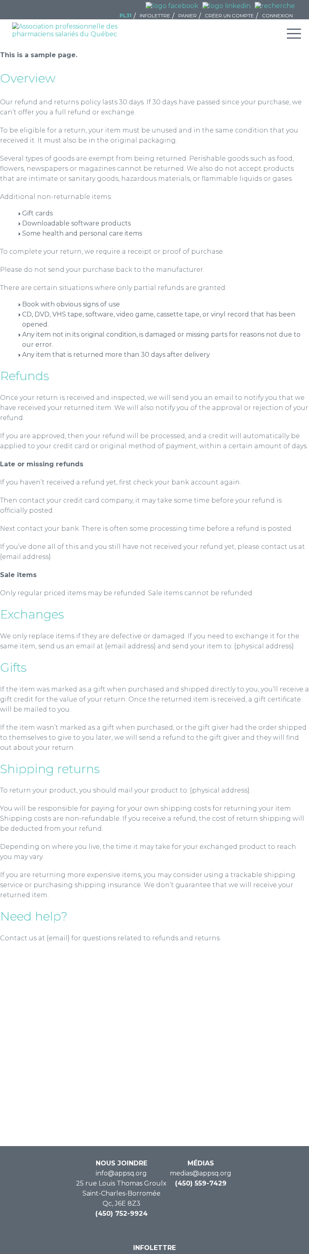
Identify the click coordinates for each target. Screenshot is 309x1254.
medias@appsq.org (200, 1173)
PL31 (125, 15)
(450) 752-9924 (121, 1213)
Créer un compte (229, 15)
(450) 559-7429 (201, 1183)
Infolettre (155, 15)
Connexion (277, 15)
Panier (187, 15)
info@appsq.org (121, 1173)
